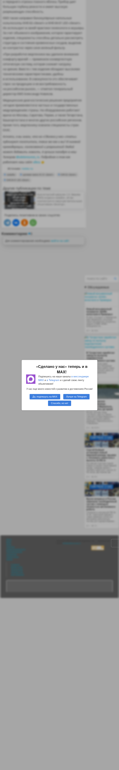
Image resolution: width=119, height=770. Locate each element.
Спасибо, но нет (59, 403)
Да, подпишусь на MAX (45, 396)
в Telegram (53, 380)
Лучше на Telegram (76, 396)
